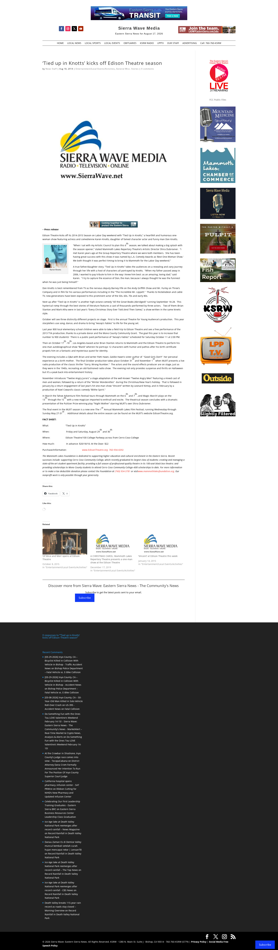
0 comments (147, 68)
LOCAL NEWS (74, 43)
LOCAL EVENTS (112, 43)
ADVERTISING (189, 43)
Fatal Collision (72, 708)
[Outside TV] (218, 383)
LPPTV (160, 43)
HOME (60, 43)
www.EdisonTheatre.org (95, 449)
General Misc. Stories (127, 68)
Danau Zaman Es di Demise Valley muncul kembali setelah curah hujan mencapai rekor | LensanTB (63, 845)
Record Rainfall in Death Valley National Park (62, 914)
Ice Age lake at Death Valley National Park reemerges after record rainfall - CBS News (61, 886)
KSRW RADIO (147, 43)
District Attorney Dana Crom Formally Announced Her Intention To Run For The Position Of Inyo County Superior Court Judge (62, 768)
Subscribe (85, 598)
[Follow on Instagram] (67, 28)
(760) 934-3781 (122, 471)
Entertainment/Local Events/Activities (95, 68)
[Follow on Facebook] (61, 28)
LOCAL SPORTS (93, 43)
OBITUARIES (130, 43)
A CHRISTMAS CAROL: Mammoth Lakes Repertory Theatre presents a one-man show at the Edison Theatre (111, 559)
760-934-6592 (116, 449)
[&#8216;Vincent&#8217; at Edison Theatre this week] (160, 541)
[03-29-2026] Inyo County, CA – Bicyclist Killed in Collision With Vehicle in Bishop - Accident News (63, 681)
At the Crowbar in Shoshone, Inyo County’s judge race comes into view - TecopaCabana (63, 757)
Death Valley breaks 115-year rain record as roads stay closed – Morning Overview (63, 906)
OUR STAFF (173, 43)
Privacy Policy (198, 941)
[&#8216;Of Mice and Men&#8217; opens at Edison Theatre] (64, 541)
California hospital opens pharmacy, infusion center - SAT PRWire (62, 785)
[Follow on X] (74, 28)
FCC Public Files (217, 99)
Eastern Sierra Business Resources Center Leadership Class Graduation (60, 813)
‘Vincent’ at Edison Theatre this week (157, 556)
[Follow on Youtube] (80, 28)
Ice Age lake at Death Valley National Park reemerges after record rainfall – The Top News (61, 866)
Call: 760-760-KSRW (210, 43)
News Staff (51, 68)
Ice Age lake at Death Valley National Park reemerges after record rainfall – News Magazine (62, 825)
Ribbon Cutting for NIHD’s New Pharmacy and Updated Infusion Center (60, 792)
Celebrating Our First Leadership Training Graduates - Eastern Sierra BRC (62, 805)
